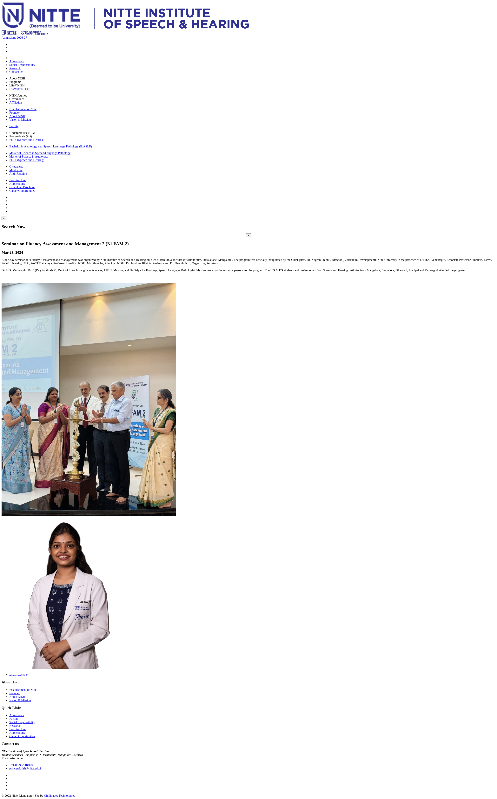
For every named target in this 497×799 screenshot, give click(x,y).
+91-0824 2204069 (21, 765)
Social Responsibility (22, 64)
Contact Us (16, 71)
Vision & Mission (20, 119)
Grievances (16, 166)
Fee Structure (17, 180)
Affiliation (15, 102)
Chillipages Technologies (59, 795)
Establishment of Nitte (22, 109)
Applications (17, 183)
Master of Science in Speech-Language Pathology (39, 153)
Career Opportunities (22, 190)
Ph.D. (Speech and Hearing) (26, 139)
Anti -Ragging (18, 173)
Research (15, 68)
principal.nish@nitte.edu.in (25, 768)
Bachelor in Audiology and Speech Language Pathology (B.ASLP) (50, 146)
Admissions (16, 61)
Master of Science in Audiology (28, 156)
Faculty (13, 126)
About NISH (17, 116)
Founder (14, 112)
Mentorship (16, 170)
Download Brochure (22, 187)
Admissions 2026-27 (14, 37)
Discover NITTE (19, 89)
